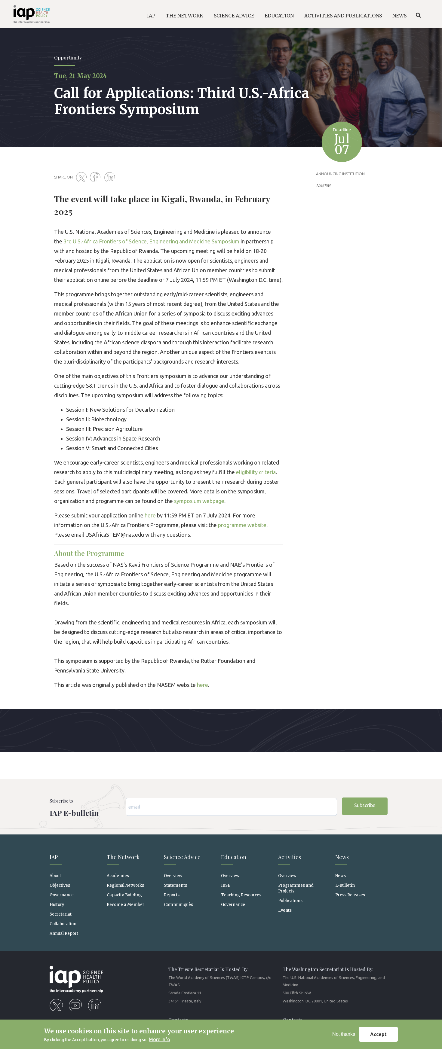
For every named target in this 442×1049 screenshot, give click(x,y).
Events (285, 910)
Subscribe (364, 805)
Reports (172, 895)
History (57, 904)
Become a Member (125, 904)
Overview (173, 875)
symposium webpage (199, 501)
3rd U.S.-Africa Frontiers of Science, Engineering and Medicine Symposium (151, 241)
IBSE (225, 885)
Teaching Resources (241, 895)
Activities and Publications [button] (343, 16)
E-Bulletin (345, 885)
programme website (242, 525)
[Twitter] (82, 177)
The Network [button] (184, 16)
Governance (62, 895)
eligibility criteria (256, 472)
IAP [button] (151, 16)
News (340, 875)
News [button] (399, 16)
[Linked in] (110, 177)
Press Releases (350, 895)
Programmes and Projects (296, 888)
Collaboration (63, 923)
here (150, 515)
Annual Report (64, 933)
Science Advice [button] (234, 16)
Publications (290, 900)
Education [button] (279, 16)
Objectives (60, 885)
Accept (378, 1034)
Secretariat (61, 914)
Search (418, 15)
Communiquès (178, 904)
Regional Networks (125, 885)
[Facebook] (96, 177)
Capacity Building (124, 895)
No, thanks (343, 1034)
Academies (118, 875)
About (55, 875)
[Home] (27, 15)
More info (159, 1039)
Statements (175, 885)
